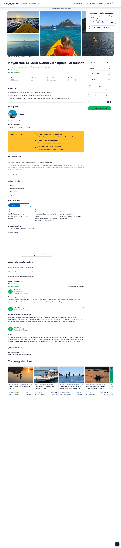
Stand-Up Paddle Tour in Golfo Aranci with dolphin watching (70, 387)
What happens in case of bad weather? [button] (21, 267)
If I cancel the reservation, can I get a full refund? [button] (24, 272)
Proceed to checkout (99, 108)
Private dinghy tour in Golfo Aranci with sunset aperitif (95, 387)
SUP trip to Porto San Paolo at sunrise (19, 387)
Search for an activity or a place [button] (32, 3)
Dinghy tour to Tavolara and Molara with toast (44, 387)
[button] (117, 544)
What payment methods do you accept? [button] (21, 276)
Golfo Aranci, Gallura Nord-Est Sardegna (30, 67)
